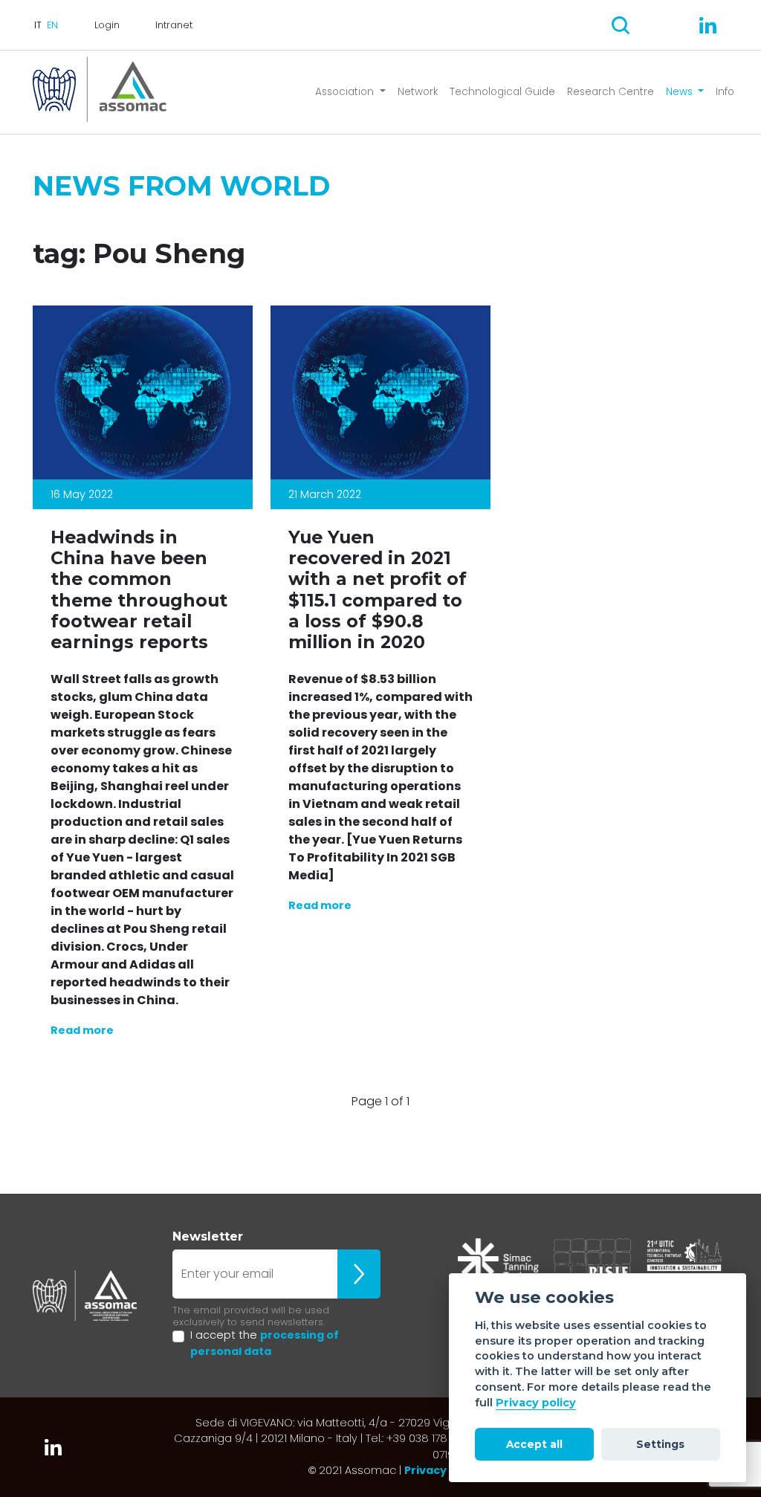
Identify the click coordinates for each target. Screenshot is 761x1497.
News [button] (681, 92)
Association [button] (346, 92)
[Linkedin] (707, 25)
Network (418, 92)
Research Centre (610, 92)
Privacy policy (536, 1402)
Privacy (425, 1470)
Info (725, 92)
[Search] (620, 25)
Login (107, 25)
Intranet (173, 25)
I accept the (264, 1343)
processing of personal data (264, 1343)
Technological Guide (502, 92)
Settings (660, 1444)
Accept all (534, 1444)
